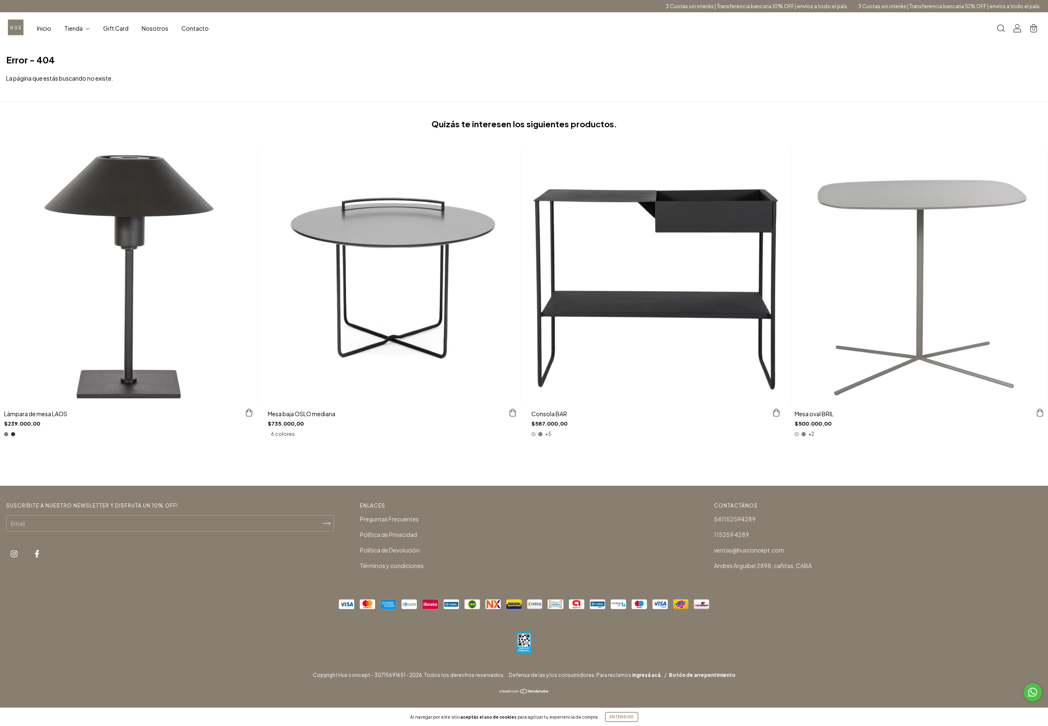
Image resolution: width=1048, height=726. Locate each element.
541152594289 (735, 519)
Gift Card (116, 28)
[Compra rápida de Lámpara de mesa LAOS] (249, 412)
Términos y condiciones (392, 565)
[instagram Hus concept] (14, 553)
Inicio (44, 28)
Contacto (195, 28)
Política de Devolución (390, 550)
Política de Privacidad (388, 534)
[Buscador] (1001, 28)
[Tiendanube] (524, 691)
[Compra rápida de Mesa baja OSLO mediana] (513, 412)
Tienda (74, 28)
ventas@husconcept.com (749, 550)
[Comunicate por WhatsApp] (1032, 692)
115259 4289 (731, 534)
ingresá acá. (647, 675)
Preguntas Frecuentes (389, 519)
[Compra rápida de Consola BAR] (776, 412)
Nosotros (155, 28)
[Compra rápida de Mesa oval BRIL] (1040, 412)
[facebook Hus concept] (37, 553)
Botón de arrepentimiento (702, 675)
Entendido (622, 717)
